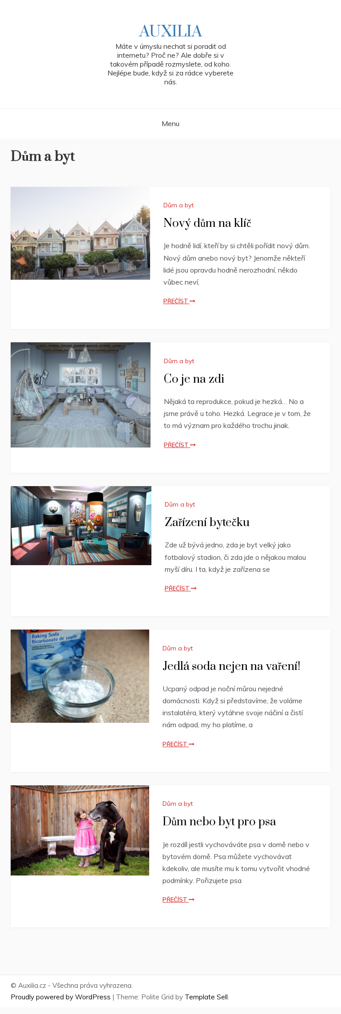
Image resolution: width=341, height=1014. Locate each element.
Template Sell (206, 997)
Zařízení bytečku (207, 522)
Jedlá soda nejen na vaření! (231, 666)
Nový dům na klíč (207, 223)
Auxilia (170, 32)
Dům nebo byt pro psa (219, 822)
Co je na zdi (194, 379)
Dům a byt (178, 205)
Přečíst (176, 301)
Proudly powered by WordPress (61, 997)
